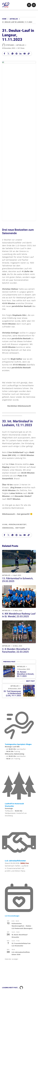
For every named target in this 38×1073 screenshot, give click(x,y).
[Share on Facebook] (4, 54)
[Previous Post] (9, 671)
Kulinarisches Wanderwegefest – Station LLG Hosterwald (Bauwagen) (22, 926)
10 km (5, 524)
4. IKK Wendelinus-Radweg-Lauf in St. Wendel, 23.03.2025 (18, 615)
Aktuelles (14, 19)
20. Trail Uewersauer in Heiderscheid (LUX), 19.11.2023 (12, 693)
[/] (29, 5)
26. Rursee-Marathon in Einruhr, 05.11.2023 (25, 674)
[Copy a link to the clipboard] (29, 54)
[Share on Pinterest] (16, 54)
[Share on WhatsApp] (12, 54)
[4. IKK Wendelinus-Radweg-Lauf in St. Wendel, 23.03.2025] (19, 596)
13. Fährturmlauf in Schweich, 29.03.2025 (17, 580)
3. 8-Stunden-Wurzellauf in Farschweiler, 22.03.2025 (16, 650)
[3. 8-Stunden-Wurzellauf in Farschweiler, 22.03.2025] (19, 632)
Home (4, 19)
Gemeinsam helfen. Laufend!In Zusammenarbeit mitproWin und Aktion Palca (16, 868)
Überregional (8, 528)
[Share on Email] (24, 54)
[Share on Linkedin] (20, 54)
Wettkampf (20, 528)
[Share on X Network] (8, 54)
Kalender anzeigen (11, 959)
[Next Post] (29, 691)
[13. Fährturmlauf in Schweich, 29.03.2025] (19, 561)
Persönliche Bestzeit (17, 524)
